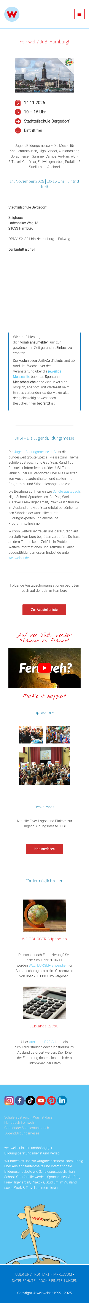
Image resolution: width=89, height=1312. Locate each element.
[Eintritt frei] (28, 130)
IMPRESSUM (62, 1275)
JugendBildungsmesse (21, 1133)
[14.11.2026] (30, 103)
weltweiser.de (18, 558)
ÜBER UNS (23, 1275)
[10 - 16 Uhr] (30, 112)
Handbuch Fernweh (19, 1123)
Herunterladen (44, 849)
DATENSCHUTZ (24, 1281)
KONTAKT (42, 1275)
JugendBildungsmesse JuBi (35, 452)
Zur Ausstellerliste (44, 609)
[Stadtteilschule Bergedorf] (42, 121)
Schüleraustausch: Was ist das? (28, 1117)
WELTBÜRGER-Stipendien (48, 965)
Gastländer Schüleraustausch (26, 1128)
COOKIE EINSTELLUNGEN (57, 1281)
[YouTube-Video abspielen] (44, 668)
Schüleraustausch (66, 492)
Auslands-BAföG (41, 1042)
